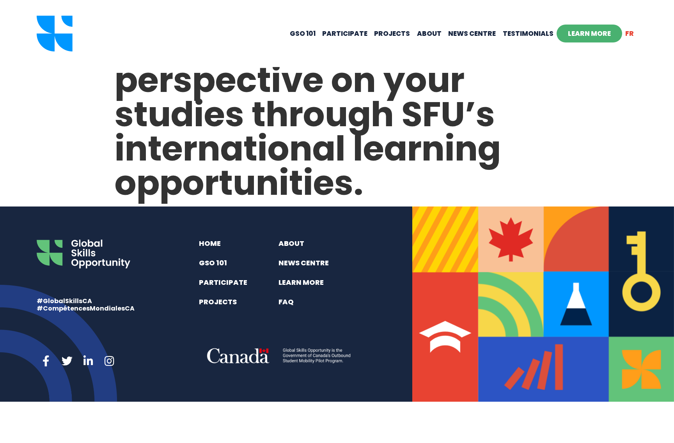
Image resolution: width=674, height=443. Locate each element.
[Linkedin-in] (88, 361)
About (429, 33)
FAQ (286, 302)
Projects (392, 33)
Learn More (589, 33)
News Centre (472, 33)
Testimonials (528, 33)
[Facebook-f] (46, 361)
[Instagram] (109, 361)
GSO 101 (303, 33)
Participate (344, 33)
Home (210, 243)
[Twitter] (67, 361)
